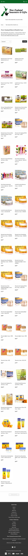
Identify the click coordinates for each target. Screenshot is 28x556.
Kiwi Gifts (14, 523)
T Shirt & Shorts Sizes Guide (14, 517)
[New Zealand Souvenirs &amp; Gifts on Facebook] (12, 547)
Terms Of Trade (14, 515)
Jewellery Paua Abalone (14, 528)
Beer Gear (14, 527)
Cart (26, 1)
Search (14, 507)
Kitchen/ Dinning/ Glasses (14, 530)
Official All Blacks (14, 534)
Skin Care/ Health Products (14, 532)
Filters (24, 41)
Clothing (14, 525)
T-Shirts (14, 522)
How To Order (14, 513)
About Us (14, 510)
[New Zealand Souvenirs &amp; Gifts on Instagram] (14, 547)
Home (2, 24)
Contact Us (14, 512)
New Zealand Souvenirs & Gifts (15, 550)
